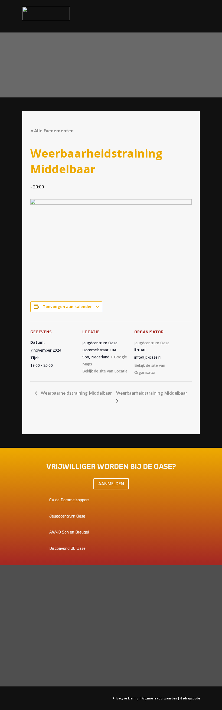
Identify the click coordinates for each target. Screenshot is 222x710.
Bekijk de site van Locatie (105, 371)
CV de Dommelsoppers (69, 500)
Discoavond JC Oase (67, 549)
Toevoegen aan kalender (67, 306)
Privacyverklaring (126, 698)
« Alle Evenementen (52, 131)
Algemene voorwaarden (159, 698)
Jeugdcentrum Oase (151, 342)
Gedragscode (190, 698)
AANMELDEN (111, 484)
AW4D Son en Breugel (69, 532)
